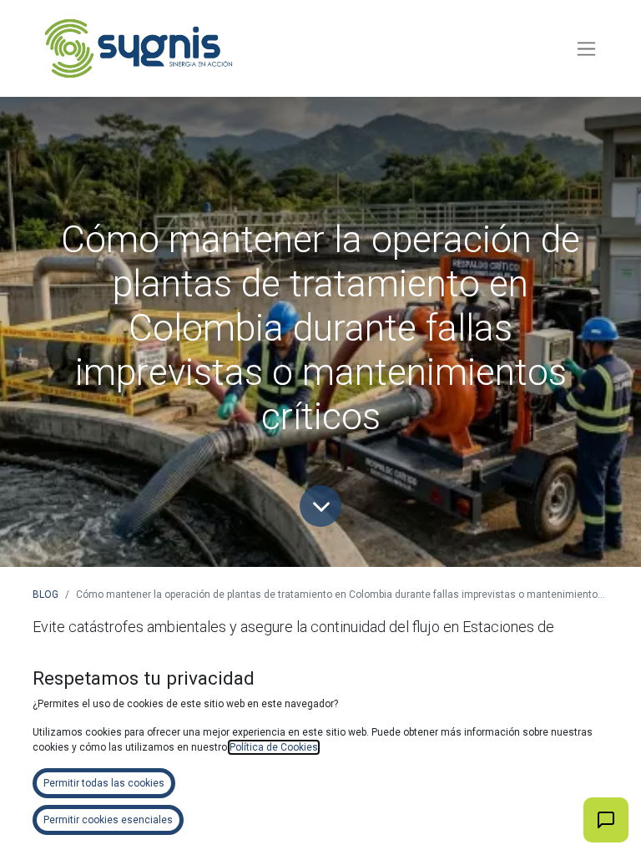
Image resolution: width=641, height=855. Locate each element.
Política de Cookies (274, 747)
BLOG (45, 594)
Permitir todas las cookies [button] (103, 783)
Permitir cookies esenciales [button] (108, 820)
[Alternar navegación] (586, 49)
